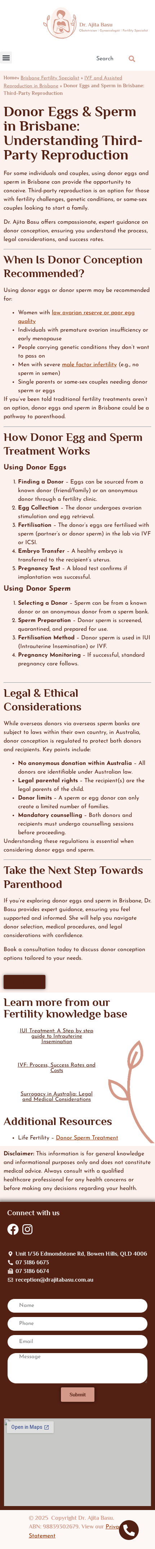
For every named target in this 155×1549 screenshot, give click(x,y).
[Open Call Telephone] (129, 1530)
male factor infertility (89, 365)
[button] (6, 58)
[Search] (133, 59)
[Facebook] (13, 1229)
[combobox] (106, 59)
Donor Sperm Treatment (87, 1138)
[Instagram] (27, 1229)
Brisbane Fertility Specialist (50, 78)
